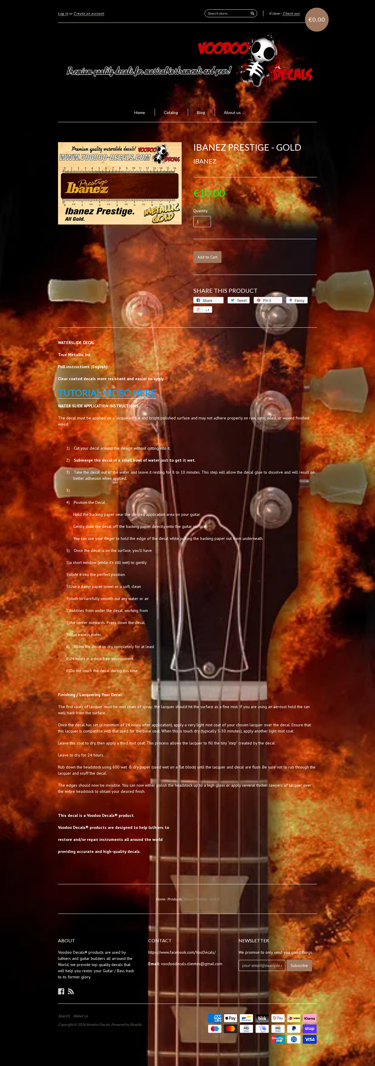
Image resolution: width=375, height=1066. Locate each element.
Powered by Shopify (126, 1024)
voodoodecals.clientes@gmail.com (191, 963)
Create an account (89, 13)
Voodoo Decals (98, 1024)
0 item (274, 13)
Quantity (200, 210)
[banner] (187, 63)
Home (139, 112)
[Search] (252, 13)
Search (63, 1016)
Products (174, 899)
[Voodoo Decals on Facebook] (61, 991)
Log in (63, 13)
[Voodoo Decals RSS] (71, 991)
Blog (201, 112)
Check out (291, 13)
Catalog (171, 112)
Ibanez (205, 161)
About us (232, 112)
